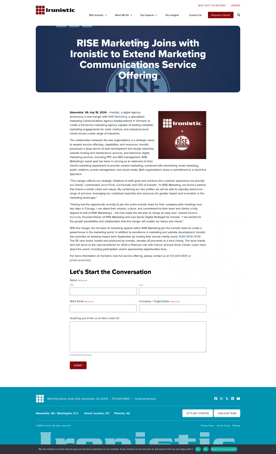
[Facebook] (215, 398)
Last (141, 284)
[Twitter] (227, 398)
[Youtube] (238, 398)
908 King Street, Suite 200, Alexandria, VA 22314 (77, 399)
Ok (198, 449)
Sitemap (236, 425)
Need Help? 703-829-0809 (212, 5)
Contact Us (195, 15)
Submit (78, 365)
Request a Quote (220, 15)
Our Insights (172, 15)
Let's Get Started (197, 413)
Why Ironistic (96, 15)
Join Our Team (227, 413)
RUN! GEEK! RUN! (190, 236)
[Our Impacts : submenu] (156, 15)
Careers (235, 5)
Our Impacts (147, 15)
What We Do (122, 15)
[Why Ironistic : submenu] (105, 15)
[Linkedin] (232, 398)
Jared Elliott (108, 185)
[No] (272, 449)
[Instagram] (221, 398)
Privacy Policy (207, 425)
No (205, 449)
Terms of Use (223, 425)
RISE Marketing (117, 117)
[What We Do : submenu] (131, 15)
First (72, 284)
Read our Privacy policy (224, 449)
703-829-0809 (179, 256)
